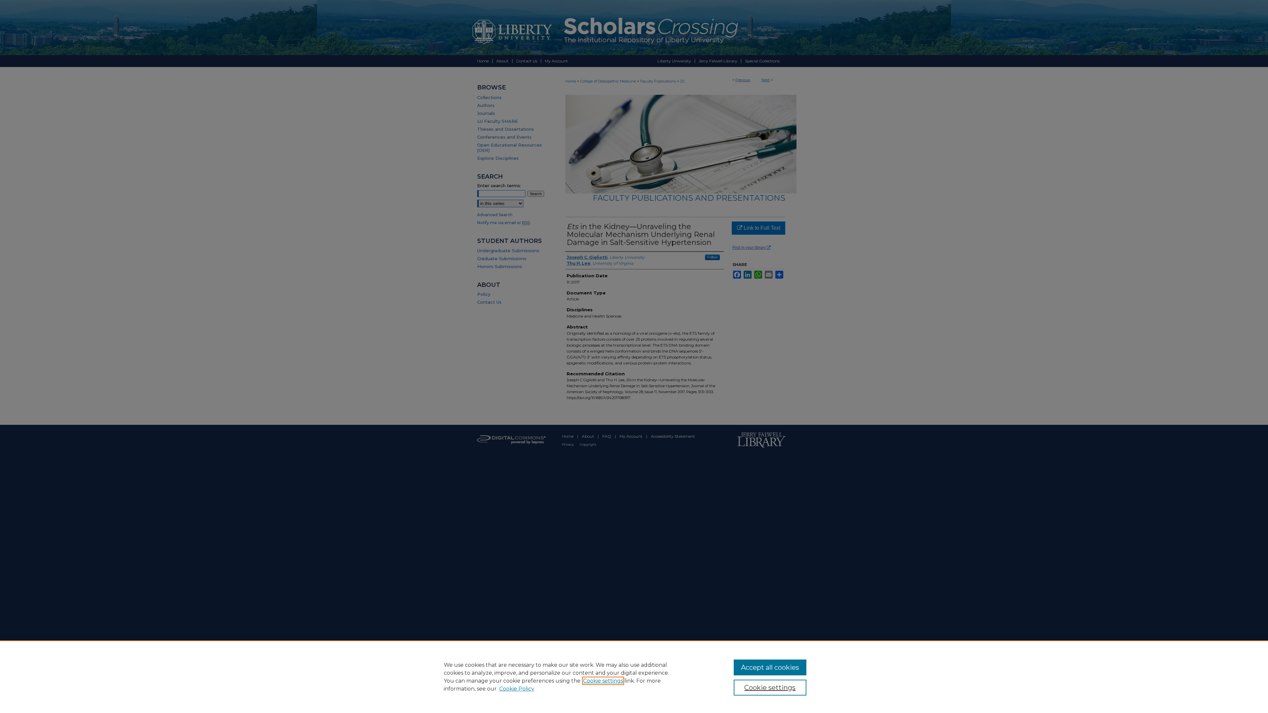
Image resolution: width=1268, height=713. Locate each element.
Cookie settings (603, 681)
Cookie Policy (516, 689)
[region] (634, 676)
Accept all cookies (770, 667)
